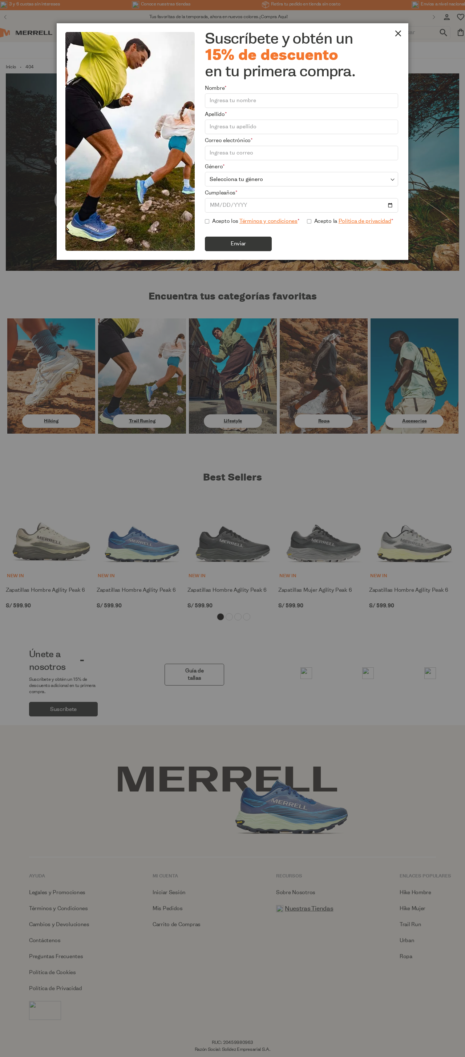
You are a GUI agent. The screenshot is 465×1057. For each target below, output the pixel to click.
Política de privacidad (365, 221)
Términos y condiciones (268, 221)
